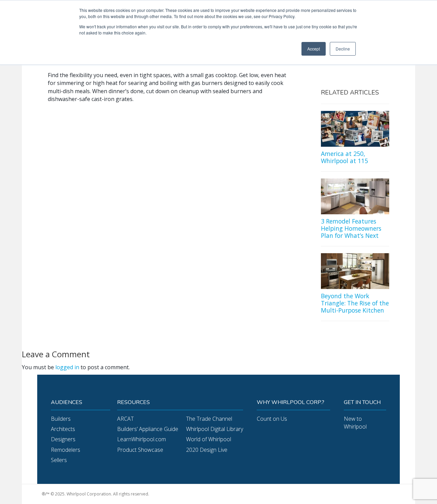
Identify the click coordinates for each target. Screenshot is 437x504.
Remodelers (65, 449)
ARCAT (125, 418)
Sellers (59, 460)
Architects (63, 429)
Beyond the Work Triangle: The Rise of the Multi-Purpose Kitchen (355, 303)
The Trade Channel (209, 418)
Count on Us (272, 418)
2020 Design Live (206, 449)
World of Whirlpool (208, 439)
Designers (63, 439)
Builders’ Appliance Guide (147, 429)
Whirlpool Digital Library (214, 429)
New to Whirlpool (355, 422)
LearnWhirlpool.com (141, 439)
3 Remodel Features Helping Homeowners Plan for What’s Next (351, 228)
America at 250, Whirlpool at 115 (344, 157)
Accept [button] (313, 49)
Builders (61, 418)
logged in (67, 367)
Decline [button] (343, 49)
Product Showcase (140, 449)
